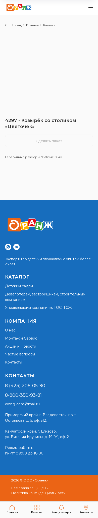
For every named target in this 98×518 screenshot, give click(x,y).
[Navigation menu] (90, 7)
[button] (61, 509)
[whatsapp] (8, 247)
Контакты (13, 362)
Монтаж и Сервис (21, 338)
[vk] (16, 247)
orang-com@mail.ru (22, 404)
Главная (32, 25)
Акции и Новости (20, 346)
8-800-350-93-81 (23, 395)
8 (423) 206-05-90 (25, 385)
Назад (17, 25)
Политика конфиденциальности (38, 493)
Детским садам (19, 286)
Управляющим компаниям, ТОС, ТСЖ (38, 307)
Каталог (49, 25)
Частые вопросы (20, 354)
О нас (10, 330)
